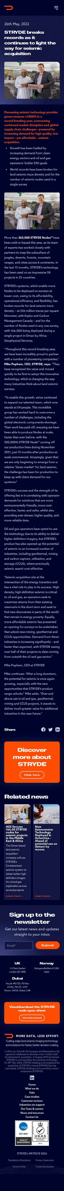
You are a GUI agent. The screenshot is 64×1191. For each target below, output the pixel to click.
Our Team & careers (32, 1108)
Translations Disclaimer (19, 1160)
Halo (32, 1092)
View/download (32, 1017)
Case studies (32, 1096)
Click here (32, 774)
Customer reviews (32, 1100)
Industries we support (32, 1104)
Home (32, 1084)
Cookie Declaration (45, 1166)
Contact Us (32, 1117)
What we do (32, 1088)
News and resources (32, 1112)
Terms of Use (19, 1166)
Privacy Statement (45, 1160)
